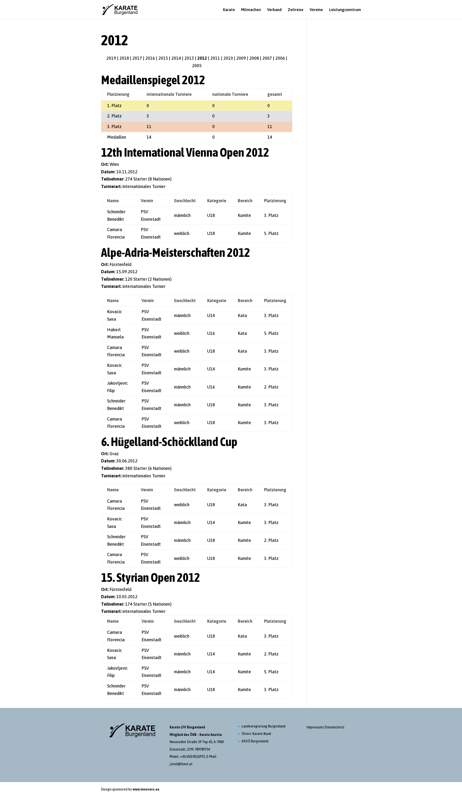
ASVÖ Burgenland (255, 741)
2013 (189, 58)
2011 (215, 58)
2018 (124, 58)
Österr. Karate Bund (256, 734)
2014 (176, 58)
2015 (163, 58)
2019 (111, 58)
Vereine (316, 10)
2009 (241, 58)
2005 (197, 65)
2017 (137, 58)
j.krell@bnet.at (181, 764)
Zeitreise (295, 10)
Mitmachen (251, 10)
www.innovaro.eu (146, 789)
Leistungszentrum (345, 10)
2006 (280, 58)
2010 (228, 58)
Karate (229, 10)
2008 (254, 58)
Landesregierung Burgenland (263, 726)
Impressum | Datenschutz (325, 727)
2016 (150, 58)
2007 (267, 58)
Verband (274, 10)
